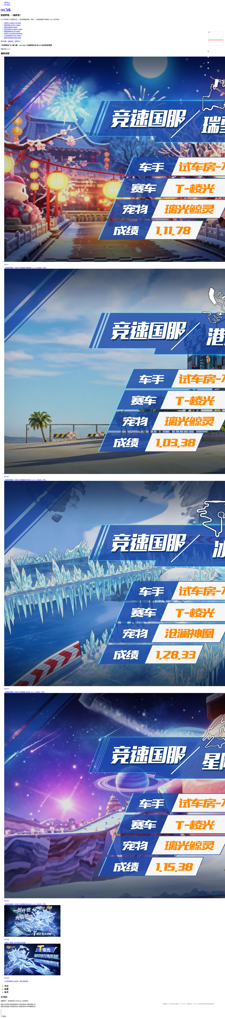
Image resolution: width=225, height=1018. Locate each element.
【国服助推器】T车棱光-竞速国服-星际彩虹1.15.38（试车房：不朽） (25, 904)
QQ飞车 (6, 9)
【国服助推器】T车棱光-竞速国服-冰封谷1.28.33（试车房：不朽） (24, 692)
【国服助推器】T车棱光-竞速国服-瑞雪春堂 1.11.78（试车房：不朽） (25, 268)
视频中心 (7, 2)
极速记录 (12, 38)
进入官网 (7, 4)
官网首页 (10, 41)
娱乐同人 (13, 33)
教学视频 (13, 29)
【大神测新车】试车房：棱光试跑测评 (16, 981)
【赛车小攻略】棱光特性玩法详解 (14, 942)
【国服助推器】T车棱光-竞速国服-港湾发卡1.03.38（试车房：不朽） (25, 480)
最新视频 (12, 25)
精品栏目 (10, 27)
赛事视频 (12, 31)
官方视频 (12, 35)
